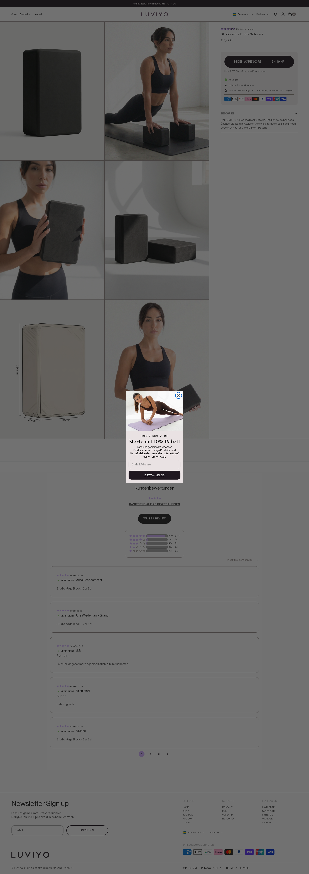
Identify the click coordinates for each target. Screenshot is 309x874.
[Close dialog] (178, 395)
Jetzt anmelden (155, 475)
